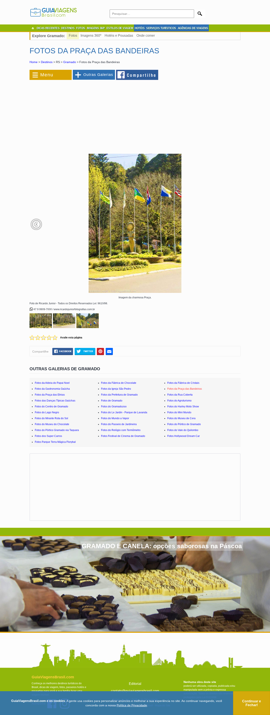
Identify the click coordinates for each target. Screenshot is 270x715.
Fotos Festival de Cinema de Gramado (123, 436)
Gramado (69, 62)
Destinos (47, 62)
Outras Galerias (98, 75)
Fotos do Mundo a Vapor (115, 418)
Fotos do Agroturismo (179, 400)
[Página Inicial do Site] (33, 28)
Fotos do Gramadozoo (114, 406)
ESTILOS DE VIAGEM (120, 28)
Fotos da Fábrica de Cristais (183, 382)
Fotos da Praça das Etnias (50, 394)
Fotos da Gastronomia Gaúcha (52, 388)
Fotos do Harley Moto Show (183, 406)
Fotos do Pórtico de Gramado (184, 424)
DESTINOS (67, 28)
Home (34, 62)
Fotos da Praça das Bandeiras (184, 388)
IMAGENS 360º (96, 28)
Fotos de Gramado (111, 400)
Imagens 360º (91, 35)
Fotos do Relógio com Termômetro (120, 430)
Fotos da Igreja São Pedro (116, 388)
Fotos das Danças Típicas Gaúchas (55, 400)
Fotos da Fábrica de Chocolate (118, 382)
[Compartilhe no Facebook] (137, 74)
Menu (46, 74)
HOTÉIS (139, 28)
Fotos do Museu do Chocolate (52, 424)
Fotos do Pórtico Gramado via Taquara (57, 430)
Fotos (73, 35)
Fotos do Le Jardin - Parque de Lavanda (124, 412)
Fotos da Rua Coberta (180, 394)
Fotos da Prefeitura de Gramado (119, 394)
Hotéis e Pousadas (119, 35)
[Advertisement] (75, 114)
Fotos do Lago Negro (47, 412)
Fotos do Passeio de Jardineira (119, 424)
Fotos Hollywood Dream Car (183, 436)
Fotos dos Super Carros (48, 436)
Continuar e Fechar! (251, 703)
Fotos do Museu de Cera (181, 418)
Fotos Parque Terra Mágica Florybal (55, 441)
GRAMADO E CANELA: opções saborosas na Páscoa (162, 546)
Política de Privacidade (132, 705)
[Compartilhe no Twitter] (85, 351)
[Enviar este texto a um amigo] (109, 351)
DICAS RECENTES (48, 28)
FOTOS (80, 28)
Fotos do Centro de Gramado (51, 406)
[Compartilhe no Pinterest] (100, 351)
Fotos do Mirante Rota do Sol (51, 418)
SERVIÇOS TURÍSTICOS (161, 28)
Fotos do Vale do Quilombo (182, 430)
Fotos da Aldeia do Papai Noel (52, 382)
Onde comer (145, 35)
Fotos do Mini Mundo (179, 412)
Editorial (135, 683)
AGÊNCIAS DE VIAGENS (193, 28)
